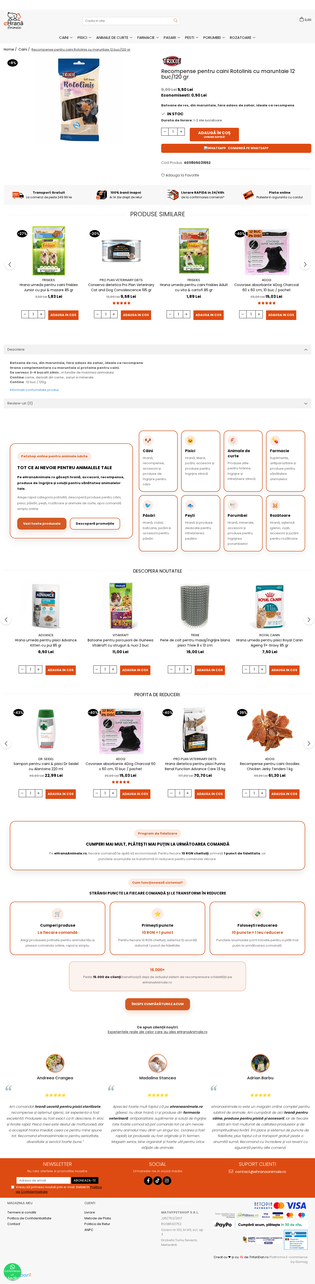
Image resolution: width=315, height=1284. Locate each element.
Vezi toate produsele (42, 523)
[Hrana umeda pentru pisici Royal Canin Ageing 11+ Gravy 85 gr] (269, 606)
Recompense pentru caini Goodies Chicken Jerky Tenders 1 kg (269, 766)
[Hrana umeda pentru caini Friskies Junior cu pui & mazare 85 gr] (48, 250)
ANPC (88, 1230)
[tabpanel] (79, 100)
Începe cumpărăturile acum (158, 1004)
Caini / (24, 49)
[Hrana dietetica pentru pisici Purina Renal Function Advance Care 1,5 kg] (195, 729)
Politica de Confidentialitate (29, 1218)
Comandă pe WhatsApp (248, 148)
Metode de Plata (97, 1218)
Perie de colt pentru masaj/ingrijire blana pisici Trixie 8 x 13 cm (195, 643)
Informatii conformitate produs (34, 390)
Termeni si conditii (21, 1212)
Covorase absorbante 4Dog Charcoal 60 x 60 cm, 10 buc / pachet (266, 287)
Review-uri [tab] (20, 403)
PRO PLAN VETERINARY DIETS (121, 280)
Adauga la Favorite (182, 175)
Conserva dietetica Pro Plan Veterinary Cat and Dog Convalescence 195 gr (121, 287)
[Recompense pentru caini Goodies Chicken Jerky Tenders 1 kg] (269, 729)
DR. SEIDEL (46, 759)
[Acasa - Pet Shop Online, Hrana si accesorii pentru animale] (28, 20)
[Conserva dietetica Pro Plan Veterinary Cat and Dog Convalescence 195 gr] (121, 250)
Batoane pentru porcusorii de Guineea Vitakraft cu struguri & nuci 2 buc (120, 643)
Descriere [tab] (16, 349)
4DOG (266, 280)
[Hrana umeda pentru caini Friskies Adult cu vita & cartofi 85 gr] (193, 250)
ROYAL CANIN (269, 635)
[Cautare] (175, 21)
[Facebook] (148, 1180)
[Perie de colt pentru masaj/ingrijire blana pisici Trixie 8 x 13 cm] (195, 606)
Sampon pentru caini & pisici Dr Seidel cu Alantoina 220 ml (46, 766)
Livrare (89, 1212)
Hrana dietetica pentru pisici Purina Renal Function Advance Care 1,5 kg (195, 766)
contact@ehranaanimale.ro (260, 1171)
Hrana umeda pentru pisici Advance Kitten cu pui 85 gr (46, 643)
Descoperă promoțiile (95, 523)
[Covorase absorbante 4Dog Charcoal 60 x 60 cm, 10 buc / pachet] (266, 250)
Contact (13, 1224)
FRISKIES (48, 280)
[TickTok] (157, 1180)
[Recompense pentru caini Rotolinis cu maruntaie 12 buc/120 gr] (79, 100)
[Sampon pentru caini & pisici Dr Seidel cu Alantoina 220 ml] (46, 729)
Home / (11, 49)
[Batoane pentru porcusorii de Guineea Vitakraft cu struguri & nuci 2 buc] (120, 606)
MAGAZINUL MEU (19, 1203)
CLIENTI (89, 1203)
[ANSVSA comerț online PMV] (296, 1239)
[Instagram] (167, 1180)
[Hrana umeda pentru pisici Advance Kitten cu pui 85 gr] (46, 606)
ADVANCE (46, 635)
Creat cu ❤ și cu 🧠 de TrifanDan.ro (241, 1257)
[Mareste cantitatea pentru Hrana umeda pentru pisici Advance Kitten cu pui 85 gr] (38, 669)
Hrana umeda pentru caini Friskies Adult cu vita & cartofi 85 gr (194, 287)
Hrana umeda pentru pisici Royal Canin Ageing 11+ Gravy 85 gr (269, 643)
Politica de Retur (97, 1224)
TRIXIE (195, 635)
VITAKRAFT (120, 635)
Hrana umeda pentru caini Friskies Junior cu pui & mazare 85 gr (49, 287)
